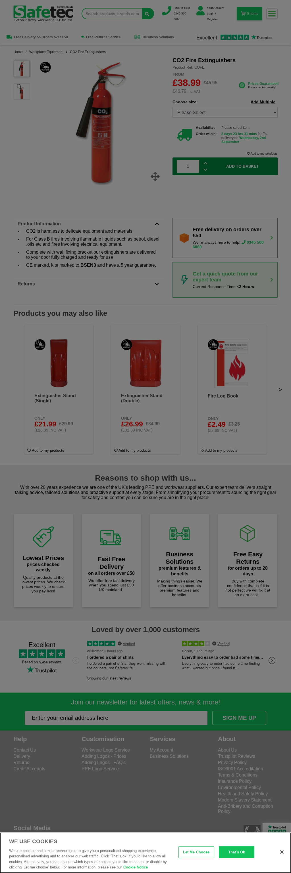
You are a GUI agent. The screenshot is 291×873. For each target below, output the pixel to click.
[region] (145, 852)
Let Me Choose (196, 852)
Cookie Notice (135, 867)
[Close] (282, 852)
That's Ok (236, 852)
